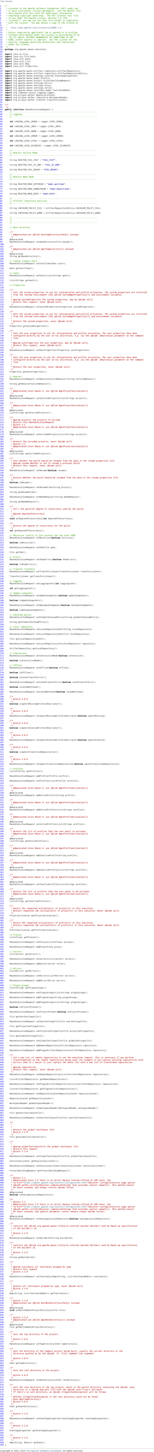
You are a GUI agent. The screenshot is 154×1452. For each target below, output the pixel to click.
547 (2, 1320)
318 (2, 769)
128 (2, 311)
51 (1, 126)
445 (2, 1074)
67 (1, 165)
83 (1, 203)
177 (2, 429)
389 (2, 939)
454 (2, 1096)
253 (2, 612)
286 (2, 692)
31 (1, 78)
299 (2, 723)
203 (2, 492)
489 (2, 1180)
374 (2, 903)
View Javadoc (6, 1)
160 (2, 388)
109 (2, 266)
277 (2, 670)
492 (2, 1187)
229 (2, 554)
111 (2, 270)
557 (2, 1344)
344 (2, 831)
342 (2, 826)
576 (2, 1389)
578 (2, 1394)
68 (1, 167)
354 (2, 855)
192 (2, 465)
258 (2, 624)
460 (2, 1110)
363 (2, 877)
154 (2, 374)
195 (2, 473)
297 (2, 718)
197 (2, 477)
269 (2, 651)
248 (2, 600)
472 (2, 1139)
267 (2, 646)
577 (2, 1392)
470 (2, 1134)
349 (2, 843)
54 (1, 133)
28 (1, 71)
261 (2, 631)
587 (2, 1416)
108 (2, 263)
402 (2, 971)
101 (2, 246)
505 (2, 1219)
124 (2, 302)
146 (2, 355)
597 (2, 1440)
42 (1, 104)
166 (2, 403)
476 (2, 1149)
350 (2, 846)
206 (2, 499)
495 (2, 1194)
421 (2, 1016)
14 (1, 37)
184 (2, 446)
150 (2, 364)
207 (2, 501)
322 (2, 778)
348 (2, 841)
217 (2, 526)
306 (2, 740)
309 (2, 747)
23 (1, 59)
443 (2, 1069)
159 (2, 386)
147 (2, 357)
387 (2, 935)
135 (2, 328)
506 (2, 1221)
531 (2, 1281)
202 (2, 489)
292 (2, 706)
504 (2, 1216)
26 (1, 66)
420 (2, 1014)
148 (2, 360)
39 (1, 97)
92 (1, 225)
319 (2, 771)
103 (2, 251)
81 (1, 198)
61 (1, 150)
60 (1, 148)
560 (2, 1351)
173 (2, 420)
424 (2, 1024)
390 (2, 942)
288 (2, 696)
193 (2, 468)
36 (1, 90)
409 (2, 988)
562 (2, 1356)
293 (2, 708)
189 (2, 458)
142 (2, 345)
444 (2, 1072)
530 (2, 1279)
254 (2, 615)
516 (2, 1245)
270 (2, 653)
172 (2, 417)
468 (2, 1130)
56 (1, 138)
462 (2, 1115)
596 (2, 1438)
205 (2, 497)
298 (2, 720)
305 (2, 737)
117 (2, 285)
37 (1, 92)
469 (2, 1132)
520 (2, 1255)
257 (2, 622)
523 (2, 1262)
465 (2, 1122)
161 (2, 391)
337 (2, 814)
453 (2, 1093)
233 (2, 564)
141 (2, 343)
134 (2, 326)
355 (2, 858)
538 (2, 1298)
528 (2, 1274)
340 (2, 822)
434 (2, 1048)
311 (2, 752)
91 (1, 222)
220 (2, 533)
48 (1, 119)
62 (1, 153)
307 (2, 742)
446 (2, 1077)
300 (2, 725)
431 (2, 1040)
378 (2, 913)
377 (2, 911)
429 (2, 1036)
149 (2, 362)
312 (2, 754)
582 (2, 1404)
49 (1, 121)
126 (2, 307)
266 (2, 643)
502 (2, 1211)
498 (2, 1202)
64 (1, 157)
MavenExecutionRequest (38, 109)
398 (2, 961)
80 (1, 196)
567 (2, 1368)
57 (1, 141)
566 (2, 1365)
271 (2, 655)
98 (1, 239)
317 (2, 766)
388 (2, 937)
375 (2, 906)
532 (2, 1284)
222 (2, 538)
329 (2, 795)
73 (1, 179)
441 (2, 1065)
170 (2, 412)
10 (1, 27)
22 (1, 56)
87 (1, 213)
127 (2, 309)
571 (2, 1377)
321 (2, 776)
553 (2, 1334)
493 (2, 1190)
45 (1, 112)
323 (2, 781)
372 (2, 899)
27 (1, 68)
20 (1, 52)
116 (2, 283)
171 (2, 415)
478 (2, 1154)
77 (1, 189)
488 (2, 1178)
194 (2, 470)
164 (2, 398)
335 (2, 809)
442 (2, 1067)
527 (2, 1271)
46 (1, 114)
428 (2, 1033)
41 (1, 102)
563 (2, 1358)
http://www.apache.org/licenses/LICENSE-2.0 (36, 27)
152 (2, 369)
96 (1, 234)
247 (2, 598)
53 (1, 131)
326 (2, 788)
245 (2, 593)
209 (2, 506)
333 (2, 805)
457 (2, 1103)
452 (2, 1091)
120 (2, 292)
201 (2, 487)
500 (2, 1207)
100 (2, 244)
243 (2, 588)
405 (2, 978)
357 (2, 862)
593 (2, 1430)
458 (2, 1105)
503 (2, 1214)
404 (2, 976)
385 (2, 930)
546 (2, 1317)
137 (2, 333)
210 (2, 509)
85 (1, 208)
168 (2, 408)
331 (2, 800)
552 (2, 1332)
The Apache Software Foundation (44, 1451)
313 (2, 757)
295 (2, 713)
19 (1, 49)
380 (2, 918)
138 (2, 335)
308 (2, 745)
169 (2, 410)
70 (1, 172)
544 (2, 1312)
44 (1, 109)
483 (2, 1166)
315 (2, 761)
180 (2, 437)
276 (2, 668)
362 (2, 874)
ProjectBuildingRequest (23, 1170)
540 (2, 1303)
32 (1, 80)
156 (2, 379)
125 (2, 304)
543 (2, 1310)
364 (2, 879)
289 (2, 699)
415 (2, 1002)
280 (2, 677)
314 (2, 759)
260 (2, 629)
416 (2, 1004)
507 (2, 1223)
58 (1, 143)
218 (2, 528)
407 (2, 983)
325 (2, 785)
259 (2, 627)
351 (2, 848)
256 (2, 619)
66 (1, 162)
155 (2, 376)
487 (2, 1175)
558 (2, 1346)
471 (2, 1137)
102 (2, 249)
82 (1, 201)
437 (2, 1055)
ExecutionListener (20, 1161)
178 (2, 432)
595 (2, 1435)
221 (2, 535)
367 (2, 886)
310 (2, 749)
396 (2, 956)
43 (1, 107)
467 (2, 1127)
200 (2, 485)
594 (2, 1433)
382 (2, 923)
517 (2, 1247)
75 (1, 184)
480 (2, 1158)
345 (2, 834)
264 (2, 639)
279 (2, 675)
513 (2, 1238)
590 (2, 1423)
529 (2, 1276)
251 (2, 607)
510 (2, 1231)
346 (2, 836)
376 (2, 908)
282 (2, 682)
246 (2, 595)
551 (2, 1329)
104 (2, 254)
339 (2, 819)
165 (2, 400)
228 (2, 552)
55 (1, 136)
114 (2, 278)
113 (2, 275)
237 (2, 574)
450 (2, 1086)
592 (2, 1428)
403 (2, 973)
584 (2, 1409)
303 (2, 732)
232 (2, 562)
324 (2, 783)
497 (2, 1199)
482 (2, 1163)
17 (1, 44)
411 (2, 992)
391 (2, 944)
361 (2, 872)
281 (2, 680)
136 (2, 331)
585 (2, 1411)
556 (2, 1341)
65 (1, 160)
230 (2, 557)
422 (2, 1019)
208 (2, 504)
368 (2, 889)
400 (2, 966)
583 (2, 1406)
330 (2, 797)
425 (2, 1026)
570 (2, 1375)
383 (2, 925)
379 (2, 915)
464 (2, 1120)
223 (2, 540)
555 (2, 1339)
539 (2, 1300)
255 (2, 617)
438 (2, 1057)
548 (2, 1322)
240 (2, 581)
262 (2, 634)
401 (2, 968)
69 (1, 169)
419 (2, 1012)
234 (2, 566)
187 (2, 453)
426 (2, 1028)
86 (1, 210)
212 (2, 514)
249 (2, 603)
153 (2, 372)
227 (2, 550)
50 (1, 124)
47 (1, 116)
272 (2, 658)
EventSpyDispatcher (73, 1418)
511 (2, 1233)
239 (2, 578)
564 (2, 1361)
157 (2, 381)
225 (2, 545)
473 (2, 1142)
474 (2, 1144)
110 (2, 268)
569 (2, 1373)
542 (2, 1308)
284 (2, 687)
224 (2, 542)
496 (2, 1197)
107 (2, 261)
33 (1, 83)
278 (2, 672)
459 (2, 1108)
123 (2, 299)
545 (2, 1315)
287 (2, 694)
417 (2, 1007)
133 (2, 323)
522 (2, 1259)
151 (2, 367)
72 (1, 177)
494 (2, 1192)
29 (1, 73)
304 (2, 735)
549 (2, 1324)
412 (2, 995)
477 (2, 1151)
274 (2, 663)
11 (1, 30)
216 (2, 523)
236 (2, 571)
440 (2, 1062)
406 (2, 980)
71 (1, 174)
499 (2, 1204)
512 (2, 1235)
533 (2, 1286)
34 (1, 85)
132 (2, 321)
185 (2, 449)
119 (2, 290)
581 (2, 1401)
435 (2, 1050)
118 (2, 287)
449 (2, 1084)
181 (2, 439)
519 (2, 1252)
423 (2, 1021)
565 (2, 1363)
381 (2, 920)
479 (2, 1156)
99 (1, 242)
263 (2, 636)
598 (2, 1442)
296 (2, 716)
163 (2, 396)
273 (2, 660)
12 (1, 32)
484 (2, 1168)
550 (2, 1327)
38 (1, 95)
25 (1, 64)
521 (2, 1257)
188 (2, 456)
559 (2, 1348)
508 (2, 1226)
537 (2, 1296)
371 (2, 896)
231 (2, 559)
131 (2, 319)
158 (2, 384)
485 (2, 1170)
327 (2, 790)
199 (2, 482)
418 (2, 1009)
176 (2, 427)
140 (2, 340)
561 (2, 1353)
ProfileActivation (20, 930)
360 (2, 870)
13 (1, 35)
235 (2, 569)
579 (2, 1397)
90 (1, 220)
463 (2, 1117)
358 (2, 865)
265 (2, 641)
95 (1, 232)
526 (2, 1269)
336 (2, 812)
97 (1, 237)
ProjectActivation (20, 915)
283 (2, 684)
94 (1, 230)
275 (2, 665)
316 (2, 764)
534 (2, 1288)
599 (2, 1445)
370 (2, 894)
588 (2, 1418)
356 (2, 860)
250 (2, 605)
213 (2, 516)
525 (2, 1267)
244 (2, 591)
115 (2, 280)
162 (2, 393)
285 (2, 689)
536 (2, 1293)
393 (2, 949)
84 (1, 206)
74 (1, 181)
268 (2, 648)
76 (1, 186)
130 (2, 316)
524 (2, 1264)
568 (2, 1370)
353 (2, 853)
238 (2, 576)
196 (2, 475)
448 (2, 1081)
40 (1, 100)
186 (2, 451)
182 (2, 441)
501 (2, 1209)
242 (2, 586)
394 (2, 951)
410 (2, 990)
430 (2, 1038)
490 (2, 1182)
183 (2, 444)
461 (2, 1113)
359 (2, 867)
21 (1, 54)
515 (2, 1243)
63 (1, 155)
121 (2, 295)
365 (2, 882)
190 (2, 461)
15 (1, 39)
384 (2, 927)
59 (1, 145)
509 (2, 1228)
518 (2, 1250)
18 (1, 47)
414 (2, 1000)
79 (1, 193)
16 (1, 42)
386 (2, 932)
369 (2, 891)
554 (2, 1336)
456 (2, 1101)
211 (2, 511)
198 (2, 480)
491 (2, 1185)
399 (2, 963)
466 (2, 1125)
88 (1, 215)
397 (2, 959)
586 (2, 1413)
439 (2, 1060)
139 (2, 338)
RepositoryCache (68, 1093)
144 (2, 350)
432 (2, 1043)
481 (2, 1161)
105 (2, 256)
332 (2, 802)
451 (2, 1089)
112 (2, 273)
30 (1, 76)
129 (2, 314)
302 (2, 730)
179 (2, 434)
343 (2, 829)
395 (2, 954)
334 (2, 807)
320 (2, 773)
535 (2, 1291)
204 (2, 494)
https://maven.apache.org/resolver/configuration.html (55, 1182)
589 (2, 1421)
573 (2, 1382)
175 (2, 424)
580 (2, 1399)
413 (2, 997)
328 (2, 793)
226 (2, 547)
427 (2, 1031)
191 (2, 463)
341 (2, 824)
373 (2, 901)
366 (2, 884)
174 (2, 422)
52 (1, 129)
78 (1, 191)
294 (2, 711)
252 (2, 610)
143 (2, 347)
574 (2, 1385)
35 (1, 88)
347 (2, 838)
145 (2, 352)
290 (2, 701)
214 (2, 518)
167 (2, 405)
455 (2, 1098)
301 (2, 728)
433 (2, 1045)
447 (2, 1079)
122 (2, 297)
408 (2, 985)
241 (2, 583)
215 (2, 521)
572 (2, 1380)
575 (2, 1387)
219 (2, 530)
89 (1, 218)
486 (2, 1173)
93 (1, 227)
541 (2, 1305)
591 (2, 1425)
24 (1, 61)
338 (2, 817)
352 (2, 850)
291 (2, 704)
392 (2, 947)
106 (2, 258)
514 (2, 1240)
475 (2, 1146)
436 (2, 1053)
